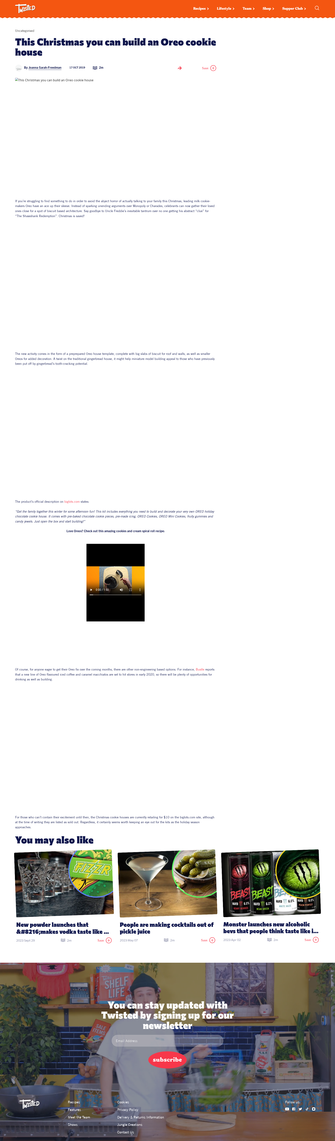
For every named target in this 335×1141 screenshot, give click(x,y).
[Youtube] (287, 1109)
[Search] (317, 8)
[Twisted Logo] (25, 9)
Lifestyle (224, 8)
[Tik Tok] (307, 1109)
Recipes (199, 8)
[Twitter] (300, 1109)
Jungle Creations (129, 1124)
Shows (73, 1124)
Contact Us (125, 1132)
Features (74, 1109)
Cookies (123, 1102)
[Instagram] (314, 1109)
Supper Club (292, 8)
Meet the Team (79, 1117)
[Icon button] (180, 68)
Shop (267, 8)
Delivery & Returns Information (140, 1117)
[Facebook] (294, 1109)
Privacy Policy (127, 1109)
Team (247, 8)
